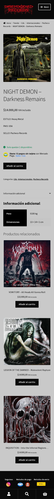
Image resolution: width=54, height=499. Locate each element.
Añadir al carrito (14, 165)
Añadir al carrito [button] (27, 304)
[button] (46, 38)
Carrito (45, 494)
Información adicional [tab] (14, 193)
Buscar (27, 494)
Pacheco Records (40, 179)
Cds (22, 23)
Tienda (16, 23)
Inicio (9, 23)
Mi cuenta (9, 494)
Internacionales (33, 23)
